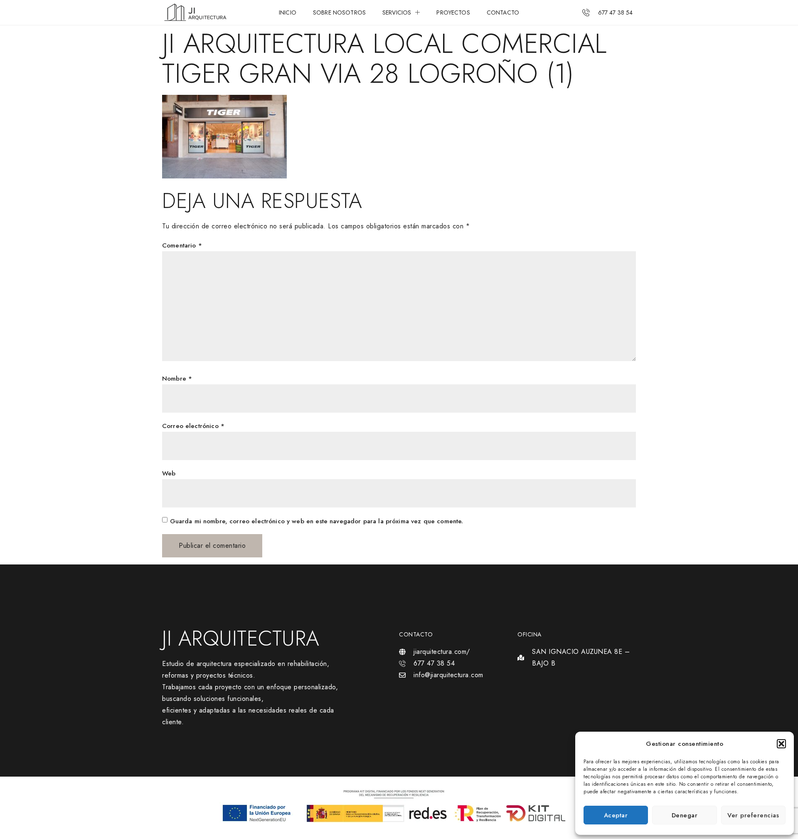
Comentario (182, 245)
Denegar (685, 815)
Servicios (396, 12)
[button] (781, 744)
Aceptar (616, 815)
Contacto (503, 12)
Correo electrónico (193, 426)
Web (168, 473)
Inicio (287, 12)
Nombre (177, 378)
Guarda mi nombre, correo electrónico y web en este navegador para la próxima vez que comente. (316, 521)
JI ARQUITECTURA (241, 638)
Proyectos (453, 12)
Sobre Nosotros (339, 12)
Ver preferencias (753, 815)
